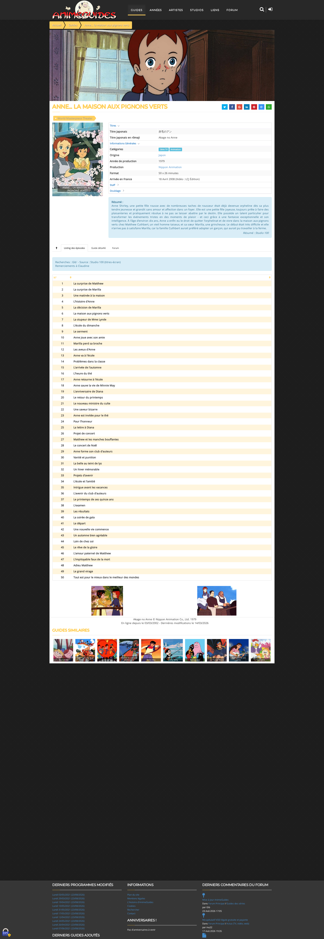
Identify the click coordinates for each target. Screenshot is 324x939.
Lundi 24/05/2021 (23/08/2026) (68, 921)
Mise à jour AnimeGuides (215, 899)
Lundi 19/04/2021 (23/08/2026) (68, 902)
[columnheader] (62, 278)
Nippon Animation (170, 167)
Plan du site (133, 894)
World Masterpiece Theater (75, 118)
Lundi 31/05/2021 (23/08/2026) (68, 909)
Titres (113, 125)
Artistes (176, 10)
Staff (112, 185)
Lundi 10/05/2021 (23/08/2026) (68, 906)
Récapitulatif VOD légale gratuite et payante (225, 919)
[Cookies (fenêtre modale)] (6, 932)
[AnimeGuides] (84, 9)
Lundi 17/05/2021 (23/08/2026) (68, 913)
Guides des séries (235, 903)
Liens (215, 10)
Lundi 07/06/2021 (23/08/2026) (68, 928)
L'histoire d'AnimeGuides (140, 902)
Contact (131, 913)
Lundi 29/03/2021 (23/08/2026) (68, 898)
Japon (162, 155)
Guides (136, 10)
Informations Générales (123, 143)
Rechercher (133, 909)
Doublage (115, 190)
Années (156, 10)
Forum (232, 10)
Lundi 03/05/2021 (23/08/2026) (68, 894)
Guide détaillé (98, 248)
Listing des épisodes (74, 248)
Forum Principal (216, 903)
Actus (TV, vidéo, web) (237, 923)
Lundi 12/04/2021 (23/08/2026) (68, 917)
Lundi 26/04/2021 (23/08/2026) (68, 924)
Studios (197, 10)
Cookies (131, 906)
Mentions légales (136, 898)
